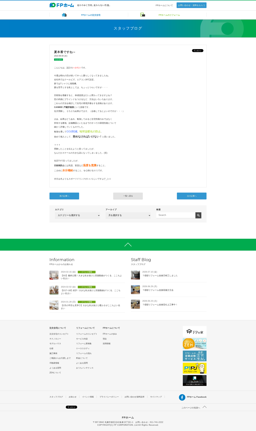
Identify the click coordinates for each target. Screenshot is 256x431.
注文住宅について (57, 328)
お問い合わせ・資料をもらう (191, 5)
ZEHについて (55, 373)
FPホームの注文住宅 (90, 15)
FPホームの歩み (110, 334)
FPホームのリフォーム (169, 15)
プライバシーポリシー (109, 397)
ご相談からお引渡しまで (60, 358)
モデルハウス (55, 343)
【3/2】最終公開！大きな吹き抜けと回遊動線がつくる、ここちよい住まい (91, 275)
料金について (82, 358)
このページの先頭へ (191, 408)
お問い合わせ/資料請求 (134, 397)
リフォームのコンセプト (86, 334)
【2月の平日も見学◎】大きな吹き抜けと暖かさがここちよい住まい (90, 305)
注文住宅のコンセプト (59, 334)
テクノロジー (55, 339)
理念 (105, 339)
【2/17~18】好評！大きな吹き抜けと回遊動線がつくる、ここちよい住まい (90, 290)
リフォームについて (85, 328)
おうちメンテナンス (84, 368)
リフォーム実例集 (84, 343)
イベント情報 (88, 397)
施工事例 (53, 353)
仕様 (51, 348)
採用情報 (107, 343)
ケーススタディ (83, 348)
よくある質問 (55, 368)
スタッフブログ (56, 397)
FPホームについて (164, 5)
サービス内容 (82, 339)
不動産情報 (54, 363)
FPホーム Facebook (197, 397)
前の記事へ (64, 196)
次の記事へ (192, 196)
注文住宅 (58, 59)
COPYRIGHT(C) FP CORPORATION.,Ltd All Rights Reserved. (128, 425)
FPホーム (128, 417)
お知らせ (72, 397)
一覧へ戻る (128, 196)
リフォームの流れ (84, 353)
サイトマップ (156, 397)
